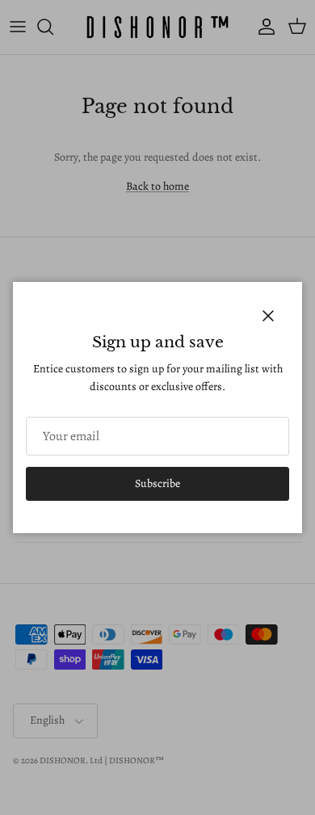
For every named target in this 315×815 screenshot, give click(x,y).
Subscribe (157, 483)
